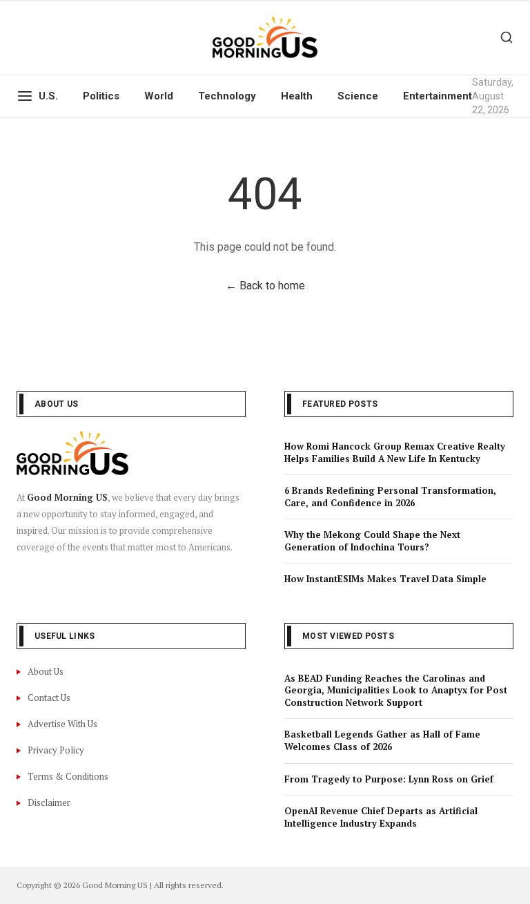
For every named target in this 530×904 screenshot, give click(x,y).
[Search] (506, 37)
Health (297, 96)
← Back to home (265, 285)
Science (357, 96)
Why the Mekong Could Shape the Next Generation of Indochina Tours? (372, 540)
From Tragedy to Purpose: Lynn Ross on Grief (388, 779)
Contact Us (49, 697)
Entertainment (437, 96)
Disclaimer (49, 802)
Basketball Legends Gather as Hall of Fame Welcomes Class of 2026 (382, 740)
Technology (227, 96)
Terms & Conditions (68, 776)
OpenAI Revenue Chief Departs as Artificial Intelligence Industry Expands (381, 817)
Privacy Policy (56, 750)
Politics (101, 96)
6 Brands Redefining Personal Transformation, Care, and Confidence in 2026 (390, 496)
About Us (45, 671)
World (158, 96)
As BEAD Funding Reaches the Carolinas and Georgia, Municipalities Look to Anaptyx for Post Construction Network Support (395, 690)
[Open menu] (25, 96)
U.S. (48, 96)
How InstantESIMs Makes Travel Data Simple (385, 579)
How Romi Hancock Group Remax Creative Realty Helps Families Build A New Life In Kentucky (394, 452)
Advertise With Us (62, 724)
